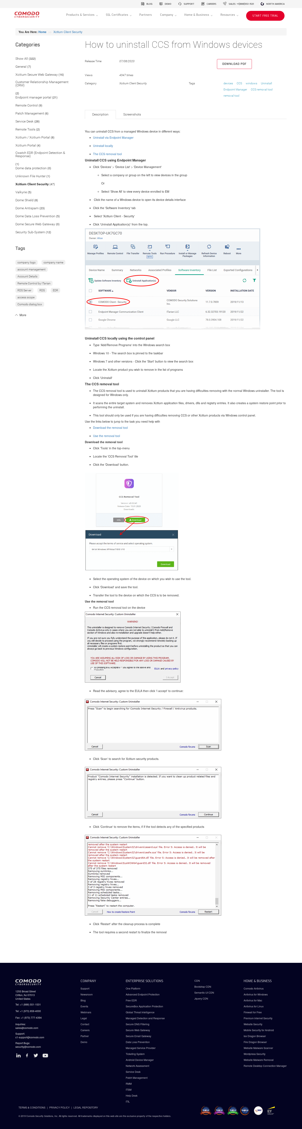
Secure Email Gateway (139, 1036)
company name (53, 262)
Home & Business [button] (197, 15)
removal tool (231, 95)
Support (85, 988)
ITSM (128, 1089)
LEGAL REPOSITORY (86, 1107)
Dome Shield (24, 200)
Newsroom (87, 994)
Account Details (27, 276)
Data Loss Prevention (138, 1042)
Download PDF (234, 64)
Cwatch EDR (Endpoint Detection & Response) (40, 154)
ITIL (128, 1101)
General (21, 67)
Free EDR (131, 1000)
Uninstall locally (103, 146)
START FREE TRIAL (265, 15)
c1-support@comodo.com (29, 1037)
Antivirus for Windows (256, 994)
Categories (27, 45)
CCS (239, 83)
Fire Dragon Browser (255, 1042)
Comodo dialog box (29, 304)
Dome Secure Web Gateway (35, 224)
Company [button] (167, 15)
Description (100, 114)
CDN (197, 980)
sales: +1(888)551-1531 (241, 4)
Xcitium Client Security (67, 32)
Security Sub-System (30, 232)
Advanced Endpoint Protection (143, 994)
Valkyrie (21, 192)
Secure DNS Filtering (137, 1024)
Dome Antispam (27, 208)
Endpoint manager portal (33, 97)
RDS (42, 290)
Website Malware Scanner (258, 1048)
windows (251, 83)
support (189, 4)
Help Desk (131, 1095)
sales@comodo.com (26, 1027)
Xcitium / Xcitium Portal (32, 137)
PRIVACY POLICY (59, 1107)
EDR (55, 290)
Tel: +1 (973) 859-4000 (28, 1011)
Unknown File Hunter (30, 176)
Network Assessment (137, 1065)
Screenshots (132, 114)
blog (149, 4)
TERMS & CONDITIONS (31, 1107)
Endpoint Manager (235, 89)
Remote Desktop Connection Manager (265, 1065)
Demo (84, 1042)
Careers (85, 1030)
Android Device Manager (140, 1060)
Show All (21, 59)
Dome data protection (31, 168)
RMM (129, 1083)
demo (168, 4)
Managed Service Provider (141, 1048)
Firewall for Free (253, 1012)
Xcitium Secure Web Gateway (36, 75)
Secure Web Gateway (138, 1030)
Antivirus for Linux (254, 1006)
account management (31, 269)
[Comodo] (27, 16)
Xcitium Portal (25, 145)
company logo (26, 262)
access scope (26, 297)
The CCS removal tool (107, 154)
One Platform (133, 988)
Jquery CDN (201, 998)
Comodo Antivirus (254, 988)
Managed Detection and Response (145, 1018)
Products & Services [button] (80, 15)
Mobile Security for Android (259, 1030)
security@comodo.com (28, 1046)
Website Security (253, 1024)
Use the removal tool (106, 436)
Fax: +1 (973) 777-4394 (28, 1017)
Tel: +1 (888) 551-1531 (28, 1004)
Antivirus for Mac (253, 1000)
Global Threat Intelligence (140, 1012)
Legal (84, 1018)
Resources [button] (228, 15)
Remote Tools (25, 129)
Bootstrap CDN (202, 986)
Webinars (86, 1012)
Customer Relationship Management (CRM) (41, 83)
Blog (83, 1000)
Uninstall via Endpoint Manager (113, 137)
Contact (85, 1024)
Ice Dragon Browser (255, 1036)
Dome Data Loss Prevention (35, 216)
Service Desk (24, 121)
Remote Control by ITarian (34, 283)
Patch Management (29, 113)
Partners (145, 15)
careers (211, 4)
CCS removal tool (262, 89)
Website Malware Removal (259, 1060)
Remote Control (26, 105)
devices (228, 83)
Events (84, 1006)
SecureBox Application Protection (144, 1006)
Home (42, 32)
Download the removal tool (110, 428)
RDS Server (24, 290)
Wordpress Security (254, 1054)
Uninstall (266, 83)
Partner (85, 1036)
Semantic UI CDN (204, 992)
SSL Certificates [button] (117, 15)
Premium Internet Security (258, 1018)
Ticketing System (135, 1054)
